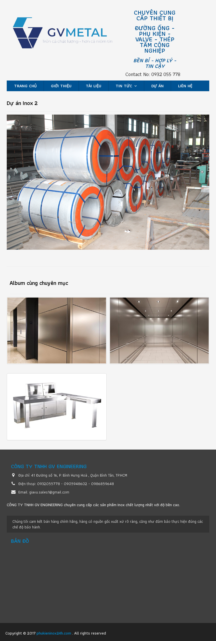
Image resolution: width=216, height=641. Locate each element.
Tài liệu (93, 85)
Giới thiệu (61, 85)
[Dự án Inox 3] (159, 330)
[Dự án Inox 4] (56, 407)
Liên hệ (185, 85)
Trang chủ (25, 85)
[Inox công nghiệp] (68, 35)
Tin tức (125, 85)
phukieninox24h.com (54, 633)
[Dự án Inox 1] (56, 330)
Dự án (157, 85)
